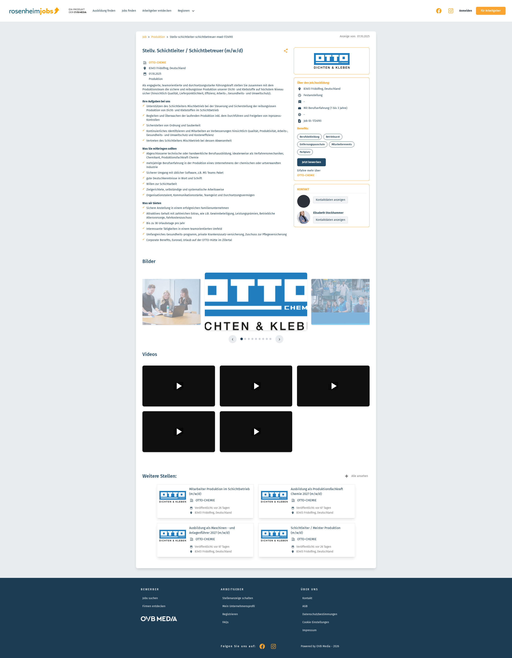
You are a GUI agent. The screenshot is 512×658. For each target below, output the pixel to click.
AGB (305, 606)
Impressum (309, 630)
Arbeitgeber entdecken (156, 10)
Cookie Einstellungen (315, 622)
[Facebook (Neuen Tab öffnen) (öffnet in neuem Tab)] (438, 10)
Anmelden (465, 10)
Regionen (184, 10)
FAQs (225, 622)
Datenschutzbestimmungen (319, 614)
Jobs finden (129, 10)
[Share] (286, 50)
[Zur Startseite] (34, 11)
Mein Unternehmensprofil (238, 606)
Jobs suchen (150, 598)
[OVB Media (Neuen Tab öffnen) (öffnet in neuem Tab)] (77, 11)
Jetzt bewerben (311, 162)
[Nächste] (279, 339)
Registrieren (230, 614)
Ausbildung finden (104, 10)
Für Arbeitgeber (491, 10)
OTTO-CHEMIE (157, 62)
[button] (178, 386)
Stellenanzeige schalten (237, 598)
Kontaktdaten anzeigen (330, 200)
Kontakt (307, 598)
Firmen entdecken (153, 606)
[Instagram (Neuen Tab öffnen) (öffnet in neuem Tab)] (450, 10)
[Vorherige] (233, 339)
